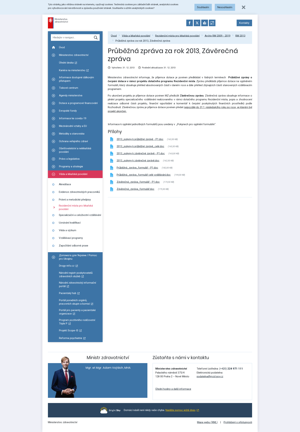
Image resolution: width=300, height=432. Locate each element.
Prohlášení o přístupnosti (238, 422)
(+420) (231, 368)
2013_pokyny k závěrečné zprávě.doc (138, 160)
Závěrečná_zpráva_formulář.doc (135, 189)
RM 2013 (240, 35)
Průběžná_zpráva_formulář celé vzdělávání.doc (144, 174)
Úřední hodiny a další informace (173, 389)
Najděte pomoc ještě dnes (180, 410)
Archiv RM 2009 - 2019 (217, 35)
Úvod (114, 35)
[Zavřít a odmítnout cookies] (243, 7)
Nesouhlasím (224, 7)
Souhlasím (203, 7)
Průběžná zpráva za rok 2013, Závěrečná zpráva (142, 40)
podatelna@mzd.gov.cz (210, 376)
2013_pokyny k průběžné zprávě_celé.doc (140, 146)
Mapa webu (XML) (207, 422)
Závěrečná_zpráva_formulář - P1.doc (138, 181)
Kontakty (244, 22)
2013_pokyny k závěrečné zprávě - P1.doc (141, 153)
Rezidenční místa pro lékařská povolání (177, 35)
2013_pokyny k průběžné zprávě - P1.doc (140, 139)
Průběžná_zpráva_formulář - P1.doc (137, 167)
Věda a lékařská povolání (136, 35)
